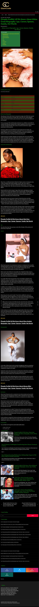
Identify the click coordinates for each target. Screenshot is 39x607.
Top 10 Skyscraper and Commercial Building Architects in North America (11, 544)
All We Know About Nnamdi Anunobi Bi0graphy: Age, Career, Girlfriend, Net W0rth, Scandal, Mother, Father (24, 479)
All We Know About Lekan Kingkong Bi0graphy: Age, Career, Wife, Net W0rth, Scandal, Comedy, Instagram (24, 491)
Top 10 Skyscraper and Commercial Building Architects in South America (11, 539)
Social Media (4, 44)
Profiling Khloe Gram (5, 34)
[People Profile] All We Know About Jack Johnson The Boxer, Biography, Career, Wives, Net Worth (25, 434)
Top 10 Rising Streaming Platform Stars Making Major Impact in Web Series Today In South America (15, 561)
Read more (2, 579)
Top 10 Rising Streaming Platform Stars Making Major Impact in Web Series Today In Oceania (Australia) (19, 455)
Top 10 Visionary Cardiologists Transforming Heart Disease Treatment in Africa (19, 445)
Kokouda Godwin (16, 474)
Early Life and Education (6, 37)
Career (4, 40)
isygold (3, 462)
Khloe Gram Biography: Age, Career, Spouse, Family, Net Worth (10, 33)
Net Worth (4, 43)
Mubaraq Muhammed (4, 26)
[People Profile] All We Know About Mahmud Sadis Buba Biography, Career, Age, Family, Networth (25, 467)
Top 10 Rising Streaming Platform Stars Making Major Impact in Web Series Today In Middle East (14, 537)
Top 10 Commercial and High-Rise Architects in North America (9, 542)
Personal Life (4, 41)
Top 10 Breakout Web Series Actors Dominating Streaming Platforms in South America (13, 529)
